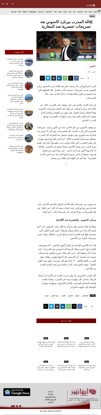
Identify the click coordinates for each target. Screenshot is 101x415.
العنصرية (70, 295)
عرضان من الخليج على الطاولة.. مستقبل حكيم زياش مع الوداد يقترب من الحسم (46, 367)
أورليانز (77, 295)
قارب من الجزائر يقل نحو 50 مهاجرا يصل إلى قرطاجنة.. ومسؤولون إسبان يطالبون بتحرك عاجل (15, 99)
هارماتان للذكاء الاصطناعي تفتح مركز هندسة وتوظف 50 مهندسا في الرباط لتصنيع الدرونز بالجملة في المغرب (15, 113)
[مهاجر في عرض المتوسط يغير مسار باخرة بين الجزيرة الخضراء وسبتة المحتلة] (29, 62)
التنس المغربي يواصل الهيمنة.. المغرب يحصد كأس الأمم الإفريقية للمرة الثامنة (46, 344)
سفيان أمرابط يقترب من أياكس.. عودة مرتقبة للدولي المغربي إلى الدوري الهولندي (86, 344)
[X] (3, 4)
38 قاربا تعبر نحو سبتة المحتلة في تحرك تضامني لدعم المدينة (15, 137)
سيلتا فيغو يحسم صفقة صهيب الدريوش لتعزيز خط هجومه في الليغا (86, 367)
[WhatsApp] (65, 78)
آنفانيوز (92, 66)
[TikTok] (14, 406)
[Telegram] (48, 78)
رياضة (92, 16)
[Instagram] (7, 4)
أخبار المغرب (84, 295)
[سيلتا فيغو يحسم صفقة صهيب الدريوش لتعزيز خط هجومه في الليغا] (86, 356)
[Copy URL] (42, 78)
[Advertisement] (19, 31)
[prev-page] (67, 375)
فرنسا (46, 295)
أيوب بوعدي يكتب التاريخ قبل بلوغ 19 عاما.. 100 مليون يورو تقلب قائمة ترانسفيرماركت (66, 367)
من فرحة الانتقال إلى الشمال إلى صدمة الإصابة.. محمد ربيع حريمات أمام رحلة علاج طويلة (66, 344)
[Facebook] (13, 4)
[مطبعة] (53, 78)
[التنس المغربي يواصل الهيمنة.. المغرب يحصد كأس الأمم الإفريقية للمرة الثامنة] (45, 332)
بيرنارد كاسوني (55, 295)
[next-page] (63, 375)
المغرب (63, 295)
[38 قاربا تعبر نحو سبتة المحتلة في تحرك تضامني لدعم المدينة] (29, 138)
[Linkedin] (59, 78)
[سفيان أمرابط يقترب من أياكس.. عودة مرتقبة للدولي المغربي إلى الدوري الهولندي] (29, 86)
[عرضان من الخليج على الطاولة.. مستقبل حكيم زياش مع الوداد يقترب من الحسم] (45, 356)
